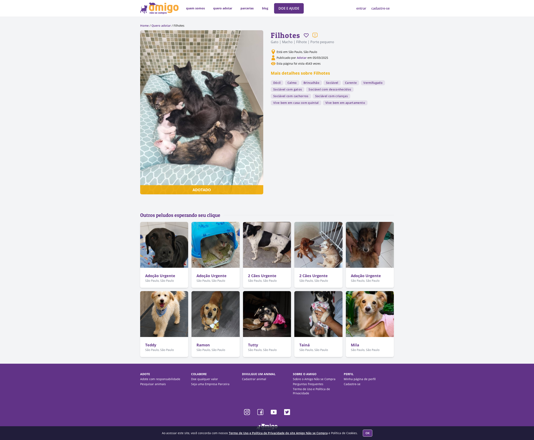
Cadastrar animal (254, 379)
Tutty (253, 344)
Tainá (304, 344)
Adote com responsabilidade (160, 379)
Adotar (302, 58)
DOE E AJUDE (288, 8)
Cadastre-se (352, 384)
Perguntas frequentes (308, 384)
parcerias (247, 8)
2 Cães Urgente (262, 275)
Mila (355, 344)
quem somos (195, 8)
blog (265, 8)
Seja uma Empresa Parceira (210, 384)
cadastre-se (380, 8)
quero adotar (222, 8)
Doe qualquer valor (204, 379)
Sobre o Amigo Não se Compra (314, 379)
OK (367, 433)
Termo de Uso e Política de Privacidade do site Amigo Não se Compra (278, 433)
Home (144, 26)
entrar (361, 8)
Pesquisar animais (153, 384)
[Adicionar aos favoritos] (306, 35)
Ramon (203, 344)
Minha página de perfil (360, 379)
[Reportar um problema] (314, 35)
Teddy (150, 344)
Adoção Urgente (160, 275)
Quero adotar (161, 26)
